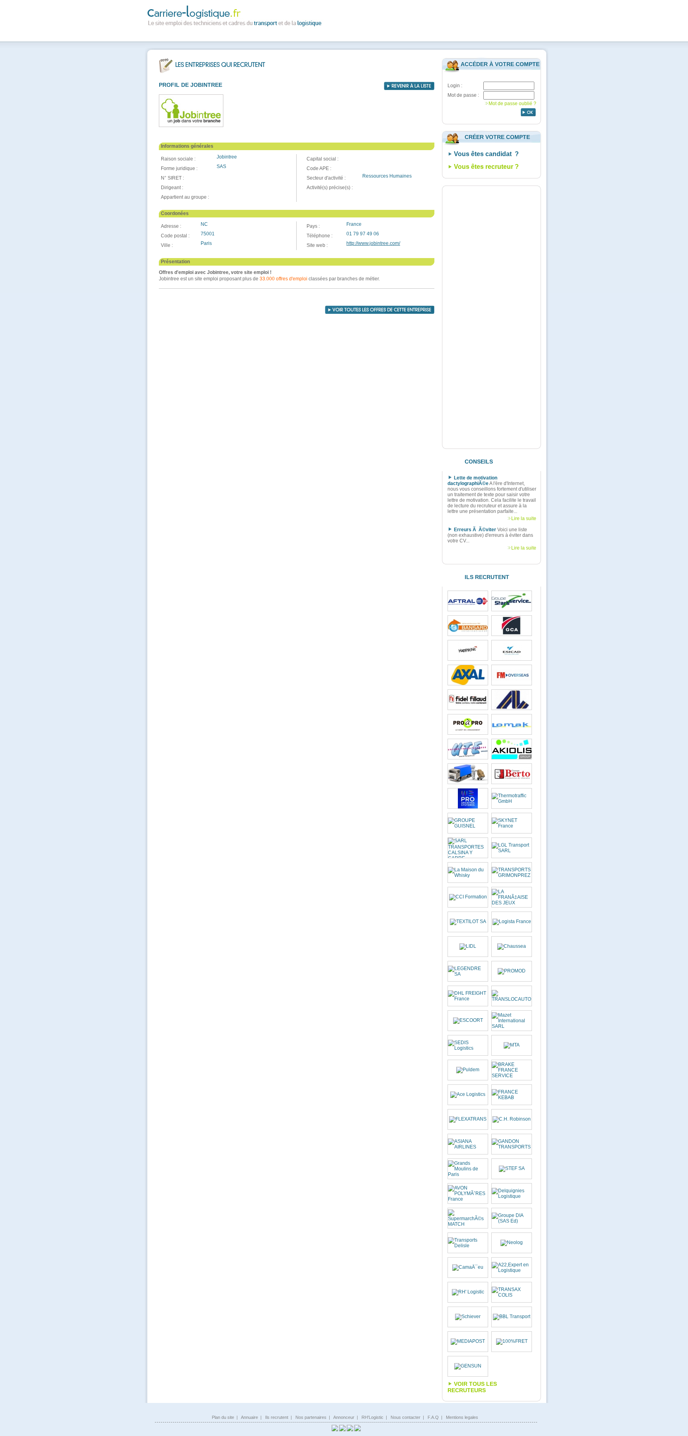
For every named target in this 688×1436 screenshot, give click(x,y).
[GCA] (512, 626)
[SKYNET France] (512, 823)
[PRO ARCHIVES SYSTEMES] (468, 798)
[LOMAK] (512, 724)
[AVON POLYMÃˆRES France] (468, 1193)
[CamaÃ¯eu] (467, 1267)
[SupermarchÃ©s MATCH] (468, 1218)
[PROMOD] (512, 971)
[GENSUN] (467, 1366)
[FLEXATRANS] (468, 1119)
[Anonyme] (468, 774)
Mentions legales (462, 1417)
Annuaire (249, 1417)
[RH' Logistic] (468, 1292)
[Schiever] (468, 1317)
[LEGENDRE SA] (468, 971)
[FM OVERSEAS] (512, 675)
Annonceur (343, 1417)
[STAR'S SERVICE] (512, 601)
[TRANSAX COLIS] (512, 1292)
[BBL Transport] (511, 1317)
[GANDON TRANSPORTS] (512, 1144)
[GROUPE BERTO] (512, 774)
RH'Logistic (372, 1417)
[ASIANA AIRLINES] (468, 1144)
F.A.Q (433, 1417)
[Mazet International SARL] (512, 1020)
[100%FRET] (512, 1341)
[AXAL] (468, 675)
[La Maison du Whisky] (468, 872)
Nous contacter (405, 1417)
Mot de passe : (463, 95)
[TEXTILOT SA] (468, 922)
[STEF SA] (512, 1169)
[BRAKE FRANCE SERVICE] (512, 1070)
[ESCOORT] (468, 1020)
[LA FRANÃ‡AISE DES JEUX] (512, 897)
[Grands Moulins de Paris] (468, 1168)
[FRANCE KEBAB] (512, 1094)
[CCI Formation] (468, 897)
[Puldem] (467, 1070)
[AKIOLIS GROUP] (512, 749)
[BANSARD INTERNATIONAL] (468, 625)
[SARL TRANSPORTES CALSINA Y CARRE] (468, 848)
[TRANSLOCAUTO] (512, 996)
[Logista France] (512, 922)
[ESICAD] (512, 650)
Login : (455, 85)
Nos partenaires (310, 1417)
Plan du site (223, 1417)
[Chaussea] (511, 946)
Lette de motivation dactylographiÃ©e (472, 480)
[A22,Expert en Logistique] (512, 1267)
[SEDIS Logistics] (468, 1045)
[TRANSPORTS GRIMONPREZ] (512, 872)
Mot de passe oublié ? (512, 103)
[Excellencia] (468, 650)
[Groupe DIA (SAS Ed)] (512, 1218)
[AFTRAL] (468, 601)
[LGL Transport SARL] (512, 847)
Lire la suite (523, 518)
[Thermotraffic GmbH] (512, 798)
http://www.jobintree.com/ (373, 243)
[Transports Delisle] (468, 1242)
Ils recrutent (276, 1417)
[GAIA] (511, 700)
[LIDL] (467, 946)
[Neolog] (511, 1243)
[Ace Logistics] (467, 1095)
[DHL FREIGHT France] (468, 996)
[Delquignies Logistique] (512, 1193)
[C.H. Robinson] (512, 1119)
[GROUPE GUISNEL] (468, 823)
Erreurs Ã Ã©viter (475, 529)
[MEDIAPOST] (468, 1341)
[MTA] (512, 1045)
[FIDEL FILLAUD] (468, 700)
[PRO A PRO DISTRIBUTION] (468, 724)
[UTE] (468, 749)
